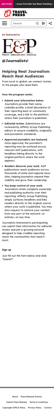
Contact (48, 407)
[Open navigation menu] (4, 23)
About (15, 396)
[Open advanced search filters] (43, 23)
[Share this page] (50, 23)
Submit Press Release (16, 402)
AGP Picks (7, 4)
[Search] (37, 23)
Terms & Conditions (39, 402)
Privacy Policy (34, 407)
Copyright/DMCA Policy (13, 407)
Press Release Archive (31, 396)
